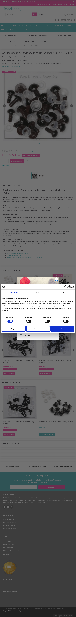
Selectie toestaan (38, 329)
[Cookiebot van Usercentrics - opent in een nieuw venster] (66, 286)
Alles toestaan (62, 329)
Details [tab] (38, 292)
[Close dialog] (56, 279)
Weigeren (14, 329)
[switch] (28, 321)
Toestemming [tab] (13, 292)
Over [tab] (62, 292)
